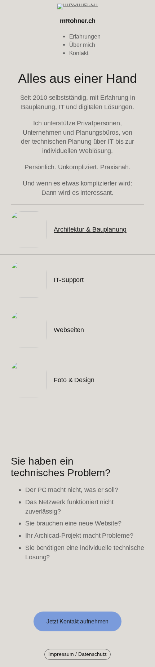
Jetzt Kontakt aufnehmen (77, 621)
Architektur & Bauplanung (90, 229)
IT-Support (69, 279)
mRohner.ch (78, 20)
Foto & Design (74, 380)
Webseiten (69, 330)
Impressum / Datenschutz (77, 654)
